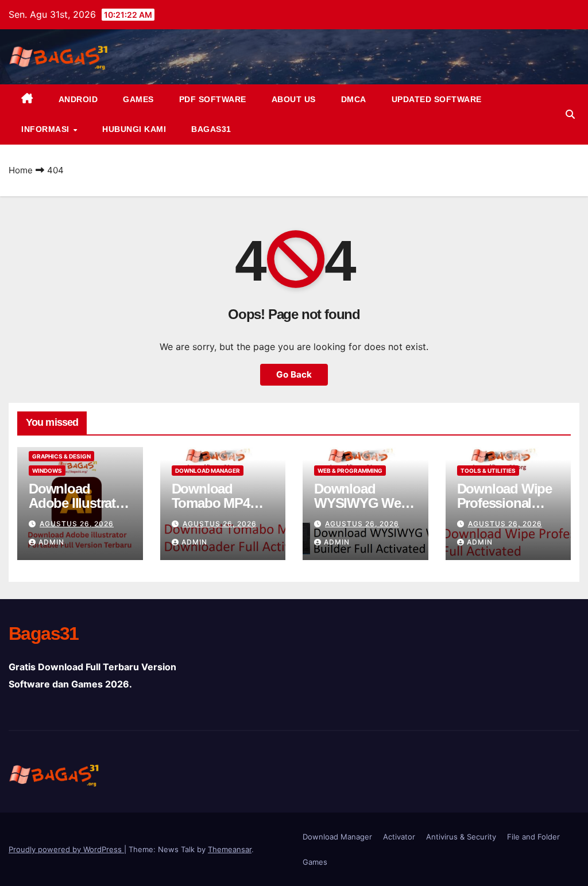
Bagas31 (211, 129)
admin (51, 542)
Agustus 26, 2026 (77, 523)
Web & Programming (350, 470)
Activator (399, 836)
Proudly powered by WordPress (66, 849)
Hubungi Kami (134, 129)
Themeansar (230, 849)
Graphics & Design (61, 456)
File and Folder (533, 836)
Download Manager (207, 470)
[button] (570, 114)
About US (294, 99)
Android (78, 99)
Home (21, 170)
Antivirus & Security (461, 836)
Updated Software (437, 99)
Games (138, 99)
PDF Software (212, 99)
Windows (47, 470)
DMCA (353, 99)
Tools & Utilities (488, 470)
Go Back (294, 374)
